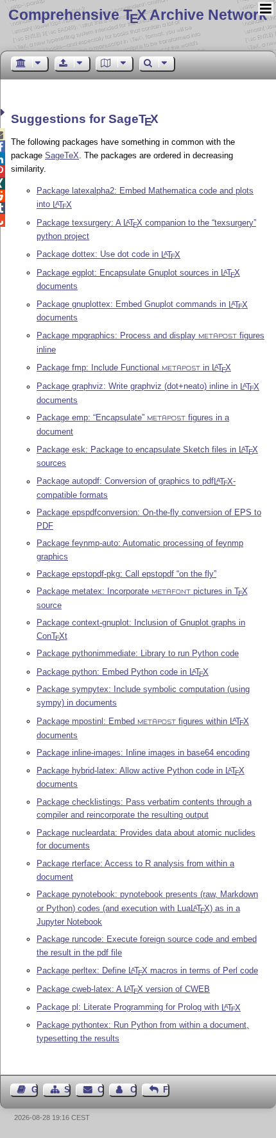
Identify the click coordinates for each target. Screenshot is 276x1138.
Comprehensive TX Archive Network (137, 14)
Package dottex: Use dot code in (108, 255)
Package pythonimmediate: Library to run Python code (138, 653)
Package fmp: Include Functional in (134, 367)
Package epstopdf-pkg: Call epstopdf (125, 574)
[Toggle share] (4, 112)
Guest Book (34, 1089)
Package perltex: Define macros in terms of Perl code (147, 970)
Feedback (166, 1089)
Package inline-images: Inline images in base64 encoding (143, 752)
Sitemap (67, 1089)
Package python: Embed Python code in (123, 672)
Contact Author (133, 1089)
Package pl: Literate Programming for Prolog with (139, 1007)
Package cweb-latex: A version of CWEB (123, 989)
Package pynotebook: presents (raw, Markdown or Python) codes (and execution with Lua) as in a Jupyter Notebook (147, 908)
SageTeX (62, 155)
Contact (100, 1089)
